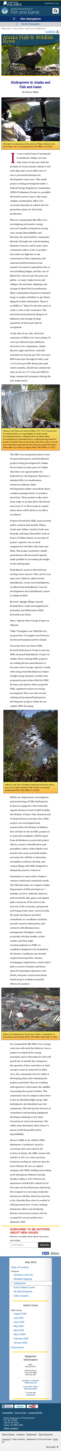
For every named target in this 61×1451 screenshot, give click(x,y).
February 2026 (21, 1338)
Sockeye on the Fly (23, 1275)
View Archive (17, 1347)
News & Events (18, 28)
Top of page (50, 1447)
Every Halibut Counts (24, 1287)
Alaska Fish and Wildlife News (35, 28)
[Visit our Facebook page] (7, 1406)
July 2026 (18, 1318)
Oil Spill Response (23, 1291)
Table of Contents (20, 1267)
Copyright (6, 1439)
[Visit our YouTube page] (32, 1406)
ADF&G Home (6, 28)
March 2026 (20, 1334)
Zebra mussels (21, 1296)
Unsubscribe (30, 1394)
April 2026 (19, 1330)
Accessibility (7, 1413)
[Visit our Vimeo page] (20, 1406)
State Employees (45, 1434)
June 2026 (19, 1322)
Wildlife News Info (31, 1382)
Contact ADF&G (35, 1413)
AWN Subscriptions (30, 1388)
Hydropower (20, 1283)
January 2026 (20, 1342)
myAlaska (20, 1434)
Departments (31, 1434)
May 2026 (19, 1326)
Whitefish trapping (23, 1279)
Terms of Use (21, 1413)
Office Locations (11, 1428)
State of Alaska (13, 3)
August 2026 (20, 1314)
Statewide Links (52, 3)
